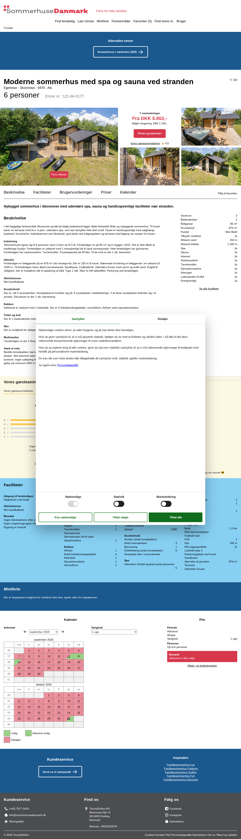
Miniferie (103, 21)
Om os (211, 834)
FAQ (167, 834)
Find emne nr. (164, 21)
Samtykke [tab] (78, 318)
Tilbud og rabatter (226, 834)
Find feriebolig (65, 21)
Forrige (25, 632)
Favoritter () (142, 21)
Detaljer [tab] (163, 318)
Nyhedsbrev (199, 834)
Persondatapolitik (181, 834)
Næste (62, 632)
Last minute (86, 21)
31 (68, 718)
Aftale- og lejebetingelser (202, 665)
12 (68, 656)
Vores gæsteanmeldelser (145, 143)
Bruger (181, 21)
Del (235, 79)
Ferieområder (121, 21)
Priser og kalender (149, 133)
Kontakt (159, 834)
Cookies (150, 834)
